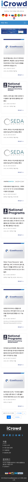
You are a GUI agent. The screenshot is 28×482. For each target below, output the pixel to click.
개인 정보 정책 (8, 447)
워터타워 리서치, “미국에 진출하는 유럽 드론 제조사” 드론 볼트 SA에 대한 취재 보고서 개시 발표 (14, 394)
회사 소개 (7, 445)
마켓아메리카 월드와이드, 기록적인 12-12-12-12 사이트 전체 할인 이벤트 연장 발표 (14, 189)
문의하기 (6, 466)
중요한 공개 (7, 452)
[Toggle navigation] (25, 22)
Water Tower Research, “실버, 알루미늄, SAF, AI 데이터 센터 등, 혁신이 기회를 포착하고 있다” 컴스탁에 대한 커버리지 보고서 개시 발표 (14, 267)
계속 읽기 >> (21, 75)
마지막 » (17, 417)
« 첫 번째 (19, 413)
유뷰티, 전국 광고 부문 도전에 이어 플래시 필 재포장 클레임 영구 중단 (14, 98)
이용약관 (6, 450)
